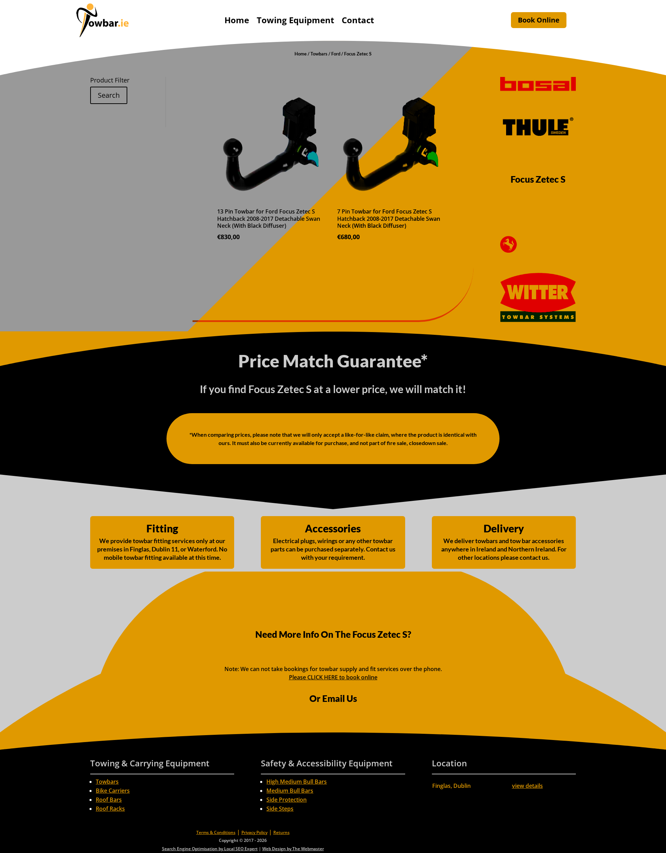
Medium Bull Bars (289, 790)
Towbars (318, 53)
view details (527, 786)
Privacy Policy (254, 832)
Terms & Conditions (216, 832)
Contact (358, 20)
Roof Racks (110, 808)
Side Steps (279, 808)
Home (236, 20)
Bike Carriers (113, 790)
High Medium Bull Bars (296, 781)
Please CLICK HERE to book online (333, 677)
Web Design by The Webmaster (293, 849)
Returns (281, 832)
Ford (335, 53)
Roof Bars (109, 799)
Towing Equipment (295, 20)
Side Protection (286, 799)
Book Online (539, 20)
